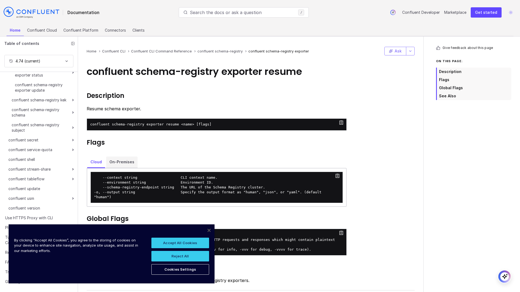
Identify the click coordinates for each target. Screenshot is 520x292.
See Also (447, 96)
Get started (486, 12)
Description (450, 71)
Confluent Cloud (42, 30)
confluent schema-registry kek (39, 100)
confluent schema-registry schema (35, 112)
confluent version (24, 208)
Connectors (115, 30)
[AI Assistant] (393, 12)
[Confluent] (31, 12)
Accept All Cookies (180, 243)
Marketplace (455, 12)
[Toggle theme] (511, 12)
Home (15, 30)
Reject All (180, 256)
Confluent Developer (421, 12)
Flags (444, 79)
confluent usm (21, 198)
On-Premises (121, 162)
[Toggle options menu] (410, 51)
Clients (138, 30)
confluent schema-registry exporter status (39, 72)
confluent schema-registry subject (35, 127)
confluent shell (21, 159)
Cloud (96, 162)
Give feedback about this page (468, 48)
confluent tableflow (26, 179)
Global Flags (451, 87)
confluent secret (23, 140)
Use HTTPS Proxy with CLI (29, 217)
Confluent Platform (80, 30)
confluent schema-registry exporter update (39, 87)
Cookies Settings (180, 269)
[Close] (209, 230)
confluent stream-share (29, 169)
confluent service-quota (30, 149)
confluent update (24, 188)
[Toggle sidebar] (73, 43)
